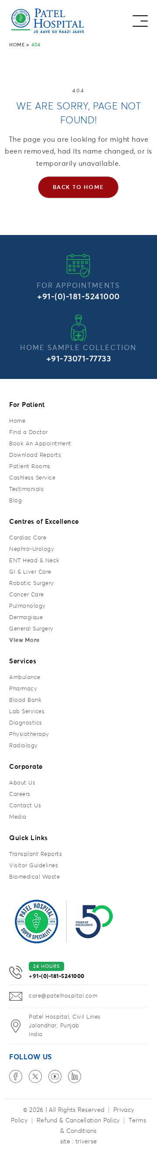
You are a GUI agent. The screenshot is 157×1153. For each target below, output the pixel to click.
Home (17, 44)
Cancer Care (26, 595)
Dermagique (26, 617)
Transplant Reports (35, 854)
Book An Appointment (40, 444)
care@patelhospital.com (63, 996)
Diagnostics (25, 723)
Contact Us (25, 806)
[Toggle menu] (140, 18)
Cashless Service (32, 478)
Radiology (23, 746)
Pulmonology (27, 606)
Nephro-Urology (31, 549)
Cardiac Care (27, 538)
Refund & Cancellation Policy (78, 1121)
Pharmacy (23, 689)
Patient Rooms (30, 467)
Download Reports (35, 455)
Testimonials (26, 489)
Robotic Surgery (31, 583)
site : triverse (78, 1142)
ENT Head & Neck (34, 561)
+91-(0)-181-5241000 (78, 297)
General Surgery (31, 629)
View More (24, 640)
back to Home (78, 187)
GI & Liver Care (30, 572)
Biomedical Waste (34, 877)
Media (18, 817)
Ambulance (25, 677)
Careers (20, 794)
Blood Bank (25, 700)
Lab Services (26, 712)
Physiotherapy (29, 734)
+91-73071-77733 (78, 359)
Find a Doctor (28, 432)
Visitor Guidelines (33, 866)
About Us (22, 783)
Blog (15, 501)
